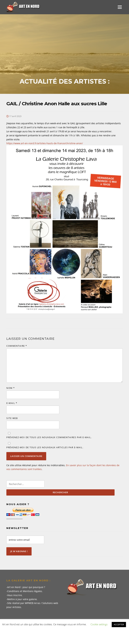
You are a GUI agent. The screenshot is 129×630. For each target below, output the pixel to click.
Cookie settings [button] (99, 624)
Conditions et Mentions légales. (25, 591)
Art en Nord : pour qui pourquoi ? (26, 587)
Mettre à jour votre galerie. (22, 599)
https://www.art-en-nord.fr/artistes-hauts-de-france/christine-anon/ (44, 143)
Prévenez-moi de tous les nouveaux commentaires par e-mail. (49, 437)
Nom (10, 387)
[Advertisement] (64, 52)
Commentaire (16, 345)
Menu (120, 7)
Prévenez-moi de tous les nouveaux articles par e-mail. (44, 447)
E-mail (11, 403)
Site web (12, 418)
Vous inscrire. (15, 595)
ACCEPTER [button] (119, 624)
